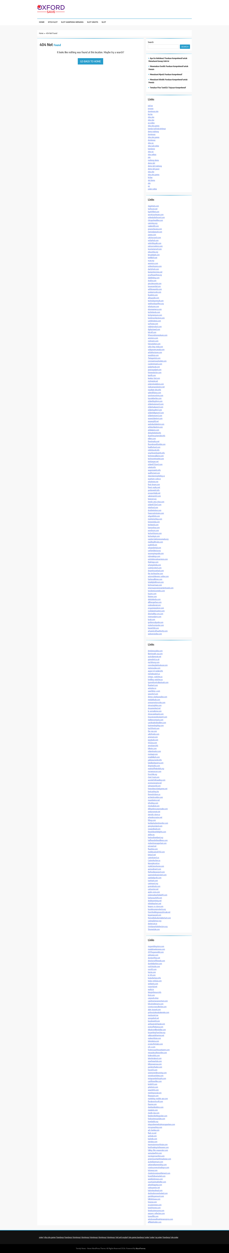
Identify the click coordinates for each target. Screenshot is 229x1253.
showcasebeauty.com (156, 714)
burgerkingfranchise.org (156, 1032)
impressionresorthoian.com (158, 1144)
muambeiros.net (154, 800)
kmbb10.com (152, 1084)
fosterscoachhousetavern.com (159, 1050)
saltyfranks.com (153, 734)
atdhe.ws (151, 834)
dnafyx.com (152, 280)
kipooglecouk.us (154, 863)
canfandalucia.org (154, 550)
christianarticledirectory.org (158, 926)
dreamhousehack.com (156, 570)
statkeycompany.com (155, 720)
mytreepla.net (153, 381)
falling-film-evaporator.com (158, 1150)
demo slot (151, 163)
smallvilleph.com (154, 757)
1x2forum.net (152, 209)
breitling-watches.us (155, 679)
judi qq (150, 105)
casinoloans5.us (153, 857)
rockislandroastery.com (156, 611)
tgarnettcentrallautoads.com (158, 682)
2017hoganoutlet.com (156, 952)
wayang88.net (153, 421)
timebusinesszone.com (156, 1210)
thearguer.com (153, 1095)
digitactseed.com (154, 329)
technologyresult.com (156, 300)
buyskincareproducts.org (157, 909)
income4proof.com (155, 249)
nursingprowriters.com (156, 1156)
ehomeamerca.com (155, 309)
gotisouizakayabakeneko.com (158, 1012)
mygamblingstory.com (156, 946)
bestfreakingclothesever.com (158, 1147)
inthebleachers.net (154, 903)
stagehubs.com (153, 206)
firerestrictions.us (154, 794)
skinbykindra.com (154, 599)
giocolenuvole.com (154, 283)
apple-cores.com (154, 892)
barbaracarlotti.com (155, 898)
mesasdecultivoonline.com (157, 1052)
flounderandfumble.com (156, 444)
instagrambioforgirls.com (157, 1078)
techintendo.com (154, 312)
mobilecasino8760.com (156, 852)
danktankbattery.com (155, 1107)
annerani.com (153, 737)
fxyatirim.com (153, 295)
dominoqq (151, 134)
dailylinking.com (153, 278)
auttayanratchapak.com (156, 1024)
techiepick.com (153, 524)
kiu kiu (150, 114)
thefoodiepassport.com (156, 872)
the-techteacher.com (155, 573)
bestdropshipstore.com (156, 318)
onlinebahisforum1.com (156, 217)
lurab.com (151, 619)
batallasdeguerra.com (155, 763)
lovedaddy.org (153, 1121)
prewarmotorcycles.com (156, 702)
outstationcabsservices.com (158, 559)
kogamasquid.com (154, 915)
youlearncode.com (154, 292)
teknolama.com (153, 1041)
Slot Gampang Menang (72, 22)
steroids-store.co (154, 814)
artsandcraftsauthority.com (158, 631)
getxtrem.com (153, 1087)
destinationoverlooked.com (158, 1193)
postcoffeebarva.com (155, 1027)
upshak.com (152, 1136)
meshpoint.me (153, 1015)
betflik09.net (152, 257)
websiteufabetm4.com (156, 424)
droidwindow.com (154, 510)
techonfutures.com (155, 533)
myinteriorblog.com (155, 519)
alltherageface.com (154, 602)
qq (149, 186)
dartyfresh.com (153, 269)
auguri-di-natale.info (155, 671)
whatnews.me (153, 481)
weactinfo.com (153, 1090)
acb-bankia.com (153, 1130)
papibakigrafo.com (154, 877)
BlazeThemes (140, 1248)
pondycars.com (153, 530)
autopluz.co (152, 688)
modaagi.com (153, 754)
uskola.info (152, 467)
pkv (149, 157)
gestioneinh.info (154, 490)
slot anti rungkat (122, 1237)
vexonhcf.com (153, 694)
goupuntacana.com (155, 229)
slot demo (151, 180)
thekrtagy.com (153, 562)
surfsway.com (153, 323)
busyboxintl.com (154, 1021)
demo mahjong (153, 131)
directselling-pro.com (155, 614)
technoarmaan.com (155, 585)
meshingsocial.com (154, 1093)
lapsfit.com (152, 375)
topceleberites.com (154, 398)
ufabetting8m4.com (155, 401)
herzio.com (152, 972)
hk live (150, 177)
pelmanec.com (153, 955)
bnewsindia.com (154, 522)
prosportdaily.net (154, 493)
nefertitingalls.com (154, 243)
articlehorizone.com (155, 352)
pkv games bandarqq (136, 1237)
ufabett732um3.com (155, 464)
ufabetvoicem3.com (155, 415)
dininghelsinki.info (154, 433)
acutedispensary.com (155, 1162)
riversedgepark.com (155, 232)
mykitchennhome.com (156, 866)
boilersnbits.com (154, 1055)
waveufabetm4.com (155, 418)
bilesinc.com (152, 748)
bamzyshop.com (154, 527)
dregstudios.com (154, 765)
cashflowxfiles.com (155, 1081)
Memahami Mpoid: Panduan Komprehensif (166, 74)
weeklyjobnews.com (155, 1179)
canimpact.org (153, 883)
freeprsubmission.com (156, 513)
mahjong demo (153, 160)
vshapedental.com (154, 547)
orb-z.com (151, 1047)
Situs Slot (52, 22)
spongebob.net (153, 1018)
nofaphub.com (153, 240)
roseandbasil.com (154, 829)
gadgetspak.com (154, 367)
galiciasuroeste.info (155, 760)
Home (41, 22)
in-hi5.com (152, 975)
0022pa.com (152, 742)
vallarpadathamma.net (156, 1035)
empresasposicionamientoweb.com (160, 588)
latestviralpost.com (154, 1058)
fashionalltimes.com (155, 579)
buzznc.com (152, 593)
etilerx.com (152, 438)
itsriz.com (151, 995)
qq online (151, 123)
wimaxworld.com (154, 786)
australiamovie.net (154, 656)
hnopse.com (152, 1202)
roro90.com (152, 969)
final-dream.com (154, 484)
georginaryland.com (155, 826)
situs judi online (153, 146)
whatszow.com (153, 306)
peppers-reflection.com (156, 1213)
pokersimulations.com (156, 384)
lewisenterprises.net (155, 272)
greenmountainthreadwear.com (159, 1159)
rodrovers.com (153, 341)
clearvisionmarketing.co (156, 476)
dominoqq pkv (153, 111)
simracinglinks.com (154, 705)
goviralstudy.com (154, 886)
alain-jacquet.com (154, 1009)
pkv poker (174, 1237)
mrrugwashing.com (155, 1127)
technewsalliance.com (156, 456)
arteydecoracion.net (155, 817)
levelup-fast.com (154, 378)
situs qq (151, 143)
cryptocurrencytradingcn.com (158, 1167)
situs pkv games (153, 126)
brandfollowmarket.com (156, 1176)
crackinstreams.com (155, 364)
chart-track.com (153, 777)
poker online (152, 189)
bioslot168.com (153, 628)
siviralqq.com (152, 1141)
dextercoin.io (152, 923)
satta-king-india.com (155, 346)
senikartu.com (153, 983)
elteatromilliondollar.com (157, 1029)
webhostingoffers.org (156, 303)
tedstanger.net (153, 461)
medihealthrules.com (155, 542)
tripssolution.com (154, 344)
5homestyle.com (154, 929)
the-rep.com (152, 731)
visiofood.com (153, 507)
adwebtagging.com (155, 1184)
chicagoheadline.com (155, 220)
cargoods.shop (153, 998)
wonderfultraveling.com (156, 780)
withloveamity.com (155, 289)
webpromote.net (154, 811)
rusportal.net (152, 986)
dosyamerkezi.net (154, 708)
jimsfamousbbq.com (155, 651)
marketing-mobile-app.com (158, 1098)
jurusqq (150, 108)
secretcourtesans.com (156, 214)
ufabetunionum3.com (156, 404)
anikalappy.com (153, 430)
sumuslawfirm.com (155, 1153)
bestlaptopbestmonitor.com (158, 823)
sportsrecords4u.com (155, 395)
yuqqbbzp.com (153, 355)
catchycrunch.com (154, 237)
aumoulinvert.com (154, 869)
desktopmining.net (154, 900)
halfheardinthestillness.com (158, 840)
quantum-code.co (154, 479)
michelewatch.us (154, 674)
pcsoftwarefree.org (155, 275)
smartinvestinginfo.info (156, 453)
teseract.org (152, 499)
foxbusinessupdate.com (156, 1118)
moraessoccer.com (154, 771)
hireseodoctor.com (154, 372)
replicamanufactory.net (156, 387)
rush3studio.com (154, 966)
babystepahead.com (155, 1190)
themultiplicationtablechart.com (159, 918)
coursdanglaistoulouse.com (158, 665)
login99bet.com (153, 211)
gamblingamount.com (156, 1196)
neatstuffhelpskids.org (156, 768)
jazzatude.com (153, 740)
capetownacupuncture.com (158, 1001)
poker (41, 1237)
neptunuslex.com (154, 668)
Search (151, 42)
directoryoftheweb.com (156, 960)
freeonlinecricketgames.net (157, 788)
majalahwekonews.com (156, 949)
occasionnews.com (154, 1205)
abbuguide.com (153, 298)
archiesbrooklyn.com (155, 797)
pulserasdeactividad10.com (157, 895)
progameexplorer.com (156, 608)
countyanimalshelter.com (157, 1182)
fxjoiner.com (152, 596)
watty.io (151, 989)
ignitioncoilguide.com (155, 622)
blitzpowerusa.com (155, 1064)
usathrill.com (152, 545)
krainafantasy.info (154, 978)
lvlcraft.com (152, 332)
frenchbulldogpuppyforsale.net (159, 912)
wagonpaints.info (154, 470)
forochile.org (152, 774)
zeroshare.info (153, 745)
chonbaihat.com (153, 806)
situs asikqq (152, 154)
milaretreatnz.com (154, 751)
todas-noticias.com (155, 981)
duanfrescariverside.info (156, 435)
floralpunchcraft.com (155, 1101)
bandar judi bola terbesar (157, 128)
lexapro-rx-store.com (155, 906)
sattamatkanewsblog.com (157, 1164)
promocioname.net (155, 783)
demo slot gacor (153, 169)
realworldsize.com (154, 1038)
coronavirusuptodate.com (157, 361)
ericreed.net (152, 846)
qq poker (159, 1237)
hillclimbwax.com (154, 1199)
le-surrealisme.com (154, 711)
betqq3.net (152, 854)
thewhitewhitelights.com (157, 832)
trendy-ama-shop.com (156, 502)
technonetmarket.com (156, 458)
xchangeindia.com (154, 565)
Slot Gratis (92, 22)
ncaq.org (151, 260)
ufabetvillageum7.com (156, 412)
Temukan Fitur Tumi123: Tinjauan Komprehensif (168, 87)
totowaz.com (152, 1170)
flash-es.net (152, 1133)
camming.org (152, 223)
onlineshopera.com (155, 266)
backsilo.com (152, 1139)
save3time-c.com (154, 691)
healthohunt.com (154, 447)
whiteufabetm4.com (155, 427)
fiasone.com (152, 1104)
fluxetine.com (153, 849)
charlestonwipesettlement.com (159, 1173)
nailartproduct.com (155, 326)
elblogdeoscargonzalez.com (158, 809)
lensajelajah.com (154, 255)
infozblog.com (153, 803)
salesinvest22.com (154, 496)
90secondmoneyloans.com (157, 335)
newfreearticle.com (155, 1061)
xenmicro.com (153, 263)
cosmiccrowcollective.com (157, 1006)
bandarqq (151, 149)
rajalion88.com (153, 226)
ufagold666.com (154, 516)
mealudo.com (153, 1110)
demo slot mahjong (155, 166)
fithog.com (152, 820)
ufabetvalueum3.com (155, 407)
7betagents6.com (154, 358)
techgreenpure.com (155, 315)
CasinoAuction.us (154, 860)
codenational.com (154, 605)
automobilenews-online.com (158, 576)
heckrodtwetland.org (155, 837)
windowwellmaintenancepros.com (160, 1219)
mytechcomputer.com (156, 625)
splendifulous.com (154, 392)
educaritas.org (153, 252)
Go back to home (90, 61)
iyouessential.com (154, 286)
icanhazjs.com (153, 880)
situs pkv (151, 117)
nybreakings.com (154, 556)
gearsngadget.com (154, 369)
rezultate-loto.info (154, 390)
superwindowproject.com (157, 875)
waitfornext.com (154, 473)
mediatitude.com (154, 699)
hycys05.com (152, 1070)
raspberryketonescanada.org (158, 539)
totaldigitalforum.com (156, 582)
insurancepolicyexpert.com (157, 717)
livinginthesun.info (154, 992)
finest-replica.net (154, 487)
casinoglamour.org (154, 921)
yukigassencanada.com (156, 349)
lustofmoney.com (154, 1207)
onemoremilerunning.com (157, 1072)
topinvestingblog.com (156, 725)
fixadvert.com (153, 685)
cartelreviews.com (154, 321)
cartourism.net (153, 889)
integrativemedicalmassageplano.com (161, 1124)
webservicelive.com (155, 634)
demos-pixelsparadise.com (157, 697)
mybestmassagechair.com (157, 843)
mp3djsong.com (153, 662)
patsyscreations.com (155, 246)
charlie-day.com (153, 1113)
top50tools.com (153, 728)
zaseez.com (152, 234)
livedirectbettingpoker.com (157, 1116)
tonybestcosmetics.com (156, 591)
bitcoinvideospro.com (155, 1004)
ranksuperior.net (154, 1187)
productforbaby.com (155, 1044)
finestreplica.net (153, 441)
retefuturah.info (153, 450)
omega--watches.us (155, 676)
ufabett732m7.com (154, 504)
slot (104, 22)
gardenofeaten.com (155, 1067)
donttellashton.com (155, 963)
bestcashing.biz (153, 791)
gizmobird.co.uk (153, 659)
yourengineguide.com (156, 553)
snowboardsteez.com (155, 1075)
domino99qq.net (154, 958)
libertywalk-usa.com (155, 653)
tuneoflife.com (153, 1216)
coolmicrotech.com (154, 568)
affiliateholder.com (154, 1222)
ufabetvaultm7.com (155, 410)
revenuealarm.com (154, 616)
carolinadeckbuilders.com (157, 722)
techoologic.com (154, 536)
